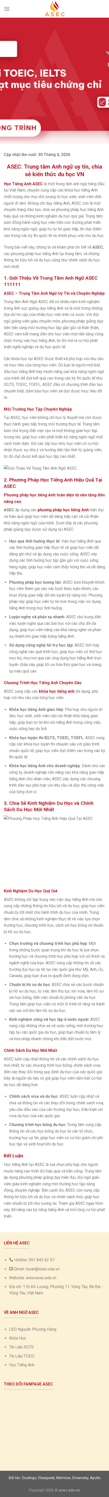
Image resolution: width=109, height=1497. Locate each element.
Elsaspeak (46, 1478)
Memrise (63, 1478)
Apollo (95, 1478)
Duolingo (29, 1478)
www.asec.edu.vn (41, 1277)
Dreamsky (80, 1478)
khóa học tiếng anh (57, 691)
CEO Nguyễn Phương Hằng (32, 1329)
